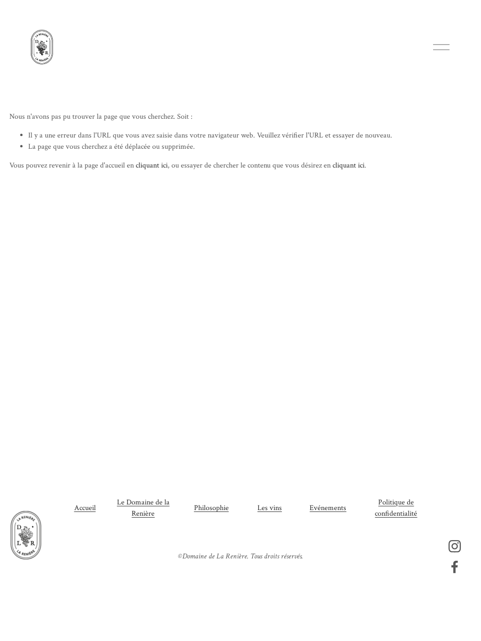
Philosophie (211, 508)
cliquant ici (152, 165)
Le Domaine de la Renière (143, 508)
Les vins (269, 508)
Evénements (328, 508)
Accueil (85, 508)
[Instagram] (454, 546)
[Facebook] (454, 566)
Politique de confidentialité (396, 508)
